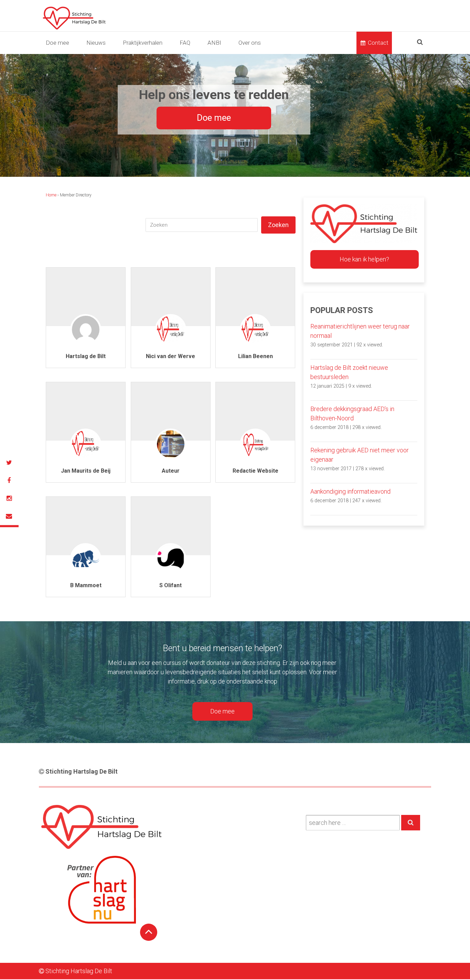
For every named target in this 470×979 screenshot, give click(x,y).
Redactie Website (255, 470)
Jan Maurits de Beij (85, 470)
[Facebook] (8, 480)
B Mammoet (86, 585)
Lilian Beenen (255, 356)
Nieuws (96, 42)
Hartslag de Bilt (86, 356)
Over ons (249, 42)
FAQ (185, 42)
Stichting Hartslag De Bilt (81, 771)
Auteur (171, 470)
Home (51, 195)
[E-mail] (8, 516)
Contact (378, 42)
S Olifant (170, 585)
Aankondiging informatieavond (350, 491)
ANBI (214, 42)
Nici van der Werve (170, 356)
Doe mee (57, 42)
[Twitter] (8, 462)
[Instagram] (8, 498)
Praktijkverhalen (142, 42)
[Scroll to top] (148, 932)
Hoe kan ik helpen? (364, 259)
